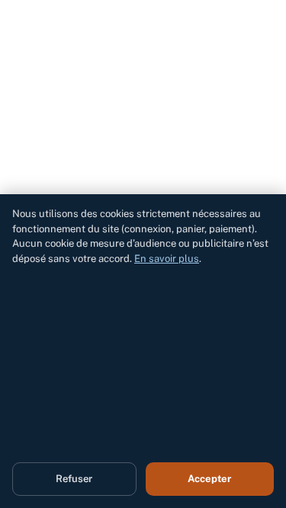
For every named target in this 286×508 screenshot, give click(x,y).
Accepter (209, 478)
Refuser (74, 478)
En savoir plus (166, 258)
